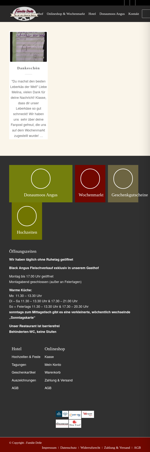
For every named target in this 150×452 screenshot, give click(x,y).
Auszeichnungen (24, 380)
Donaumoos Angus (40, 194)
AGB (15, 387)
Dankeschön (28, 68)
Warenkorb (53, 372)
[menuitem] (28, 13)
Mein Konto (53, 364)
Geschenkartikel (23, 372)
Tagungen (19, 364)
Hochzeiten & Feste (26, 356)
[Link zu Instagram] (121, 2)
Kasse (49, 356)
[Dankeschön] (28, 47)
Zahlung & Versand (59, 380)
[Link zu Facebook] (132, 2)
